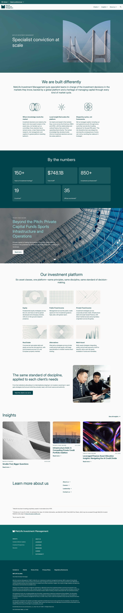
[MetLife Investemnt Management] (30, 531)
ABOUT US (38, 539)
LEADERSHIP (38, 542)
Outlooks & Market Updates (19, 541)
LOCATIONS (38, 545)
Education (15, 548)
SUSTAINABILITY (39, 554)
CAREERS (37, 551)
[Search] (121, 7)
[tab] (55, 259)
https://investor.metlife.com (32, 514)
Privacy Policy (46, 570)
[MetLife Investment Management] (7, 7)
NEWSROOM (38, 548)
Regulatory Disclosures (61, 570)
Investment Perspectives (18, 545)
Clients (25, 570)
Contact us (16, 570)
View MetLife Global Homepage (20, 576)
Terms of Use (34, 570)
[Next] (72, 259)
